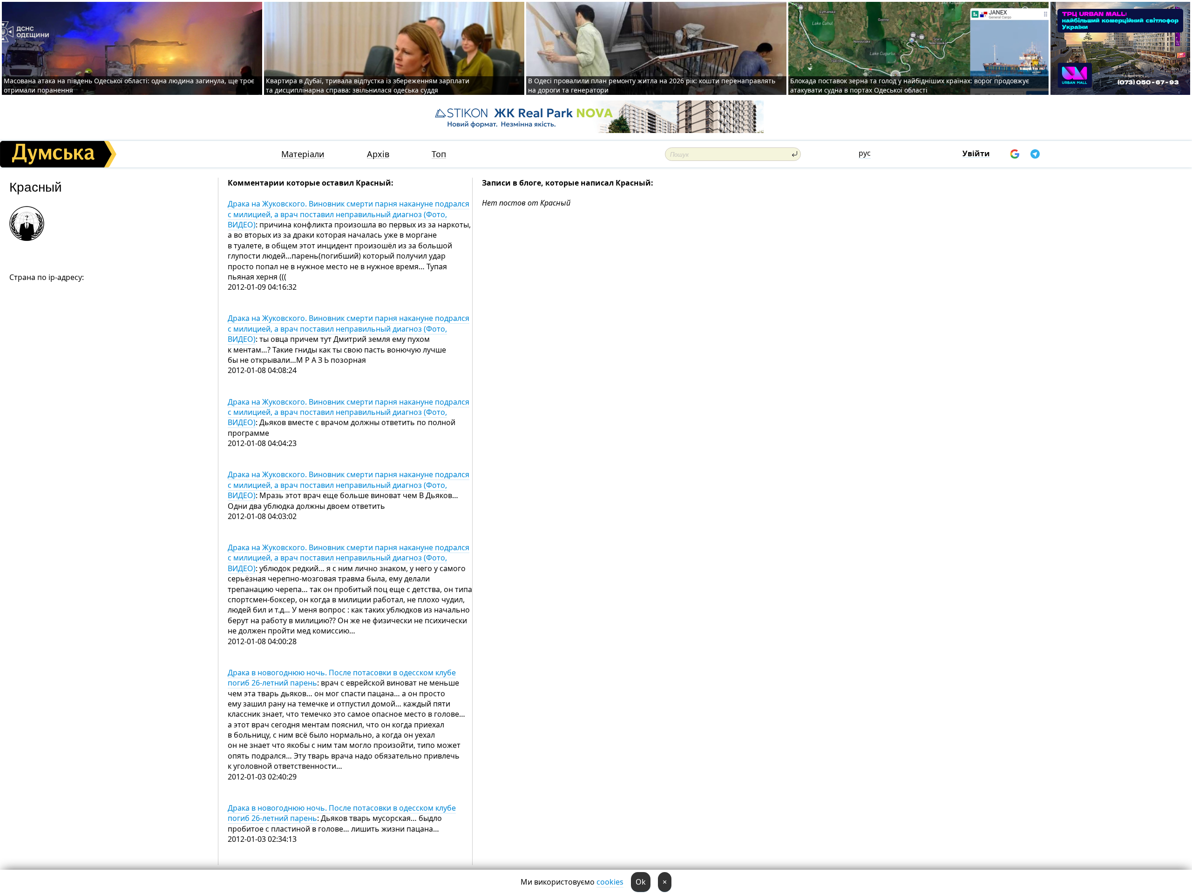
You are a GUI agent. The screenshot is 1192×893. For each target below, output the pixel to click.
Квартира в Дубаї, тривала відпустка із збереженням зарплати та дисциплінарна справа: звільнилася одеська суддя (367, 85)
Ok (641, 882)
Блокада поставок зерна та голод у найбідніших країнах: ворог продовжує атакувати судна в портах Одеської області (909, 85)
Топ (439, 154)
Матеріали (303, 154)
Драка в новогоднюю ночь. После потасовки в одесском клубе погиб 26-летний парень (342, 677)
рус (865, 153)
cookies (609, 882)
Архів (378, 154)
